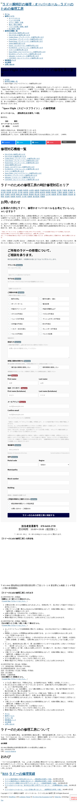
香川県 (59, 194)
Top (2, 800)
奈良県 (12, 194)
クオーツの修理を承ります (18, 50)
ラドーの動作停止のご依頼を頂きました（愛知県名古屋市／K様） (29, 781)
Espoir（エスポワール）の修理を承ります (24, 45)
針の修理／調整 (14, 29)
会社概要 (8, 722)
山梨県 (31, 192)
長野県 (36, 192)
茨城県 (42, 190)
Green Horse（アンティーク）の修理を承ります (26, 39)
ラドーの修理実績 (22, 774)
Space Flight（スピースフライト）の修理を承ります (27, 52)
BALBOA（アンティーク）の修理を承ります (25, 54)
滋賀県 (65, 192)
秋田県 (25, 190)
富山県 (14, 192)
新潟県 (8, 192)
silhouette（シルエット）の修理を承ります (24, 56)
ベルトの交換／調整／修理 (18, 27)
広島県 (42, 194)
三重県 (59, 192)
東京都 (70, 190)
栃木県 (47, 190)
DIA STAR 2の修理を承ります (19, 35)
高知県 (70, 194)
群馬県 (53, 190)
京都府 (70, 192)
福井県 (25, 192)
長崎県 (12, 197)
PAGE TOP (73, 776)
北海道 (3, 190)
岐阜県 (42, 192)
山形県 (31, 190)
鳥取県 (25, 194)
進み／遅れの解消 (15, 24)
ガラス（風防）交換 (16, 22)
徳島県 (53, 194)
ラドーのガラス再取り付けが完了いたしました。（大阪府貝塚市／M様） (31, 783)
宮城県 (20, 190)
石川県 (20, 192)
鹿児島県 (36, 197)
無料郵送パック (10, 720)
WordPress (12, 797)
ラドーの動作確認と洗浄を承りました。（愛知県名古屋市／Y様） (29, 779)
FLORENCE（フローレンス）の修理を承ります (26, 47)
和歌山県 (19, 194)
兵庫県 (7, 194)
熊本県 (18, 197)
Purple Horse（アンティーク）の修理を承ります (26, 41)
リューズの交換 (14, 20)
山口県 (48, 194)
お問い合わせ (9, 724)
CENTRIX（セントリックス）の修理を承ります (26, 58)
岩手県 (14, 190)
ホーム (7, 713)
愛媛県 (65, 194)
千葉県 (64, 190)
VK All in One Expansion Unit (42, 797)
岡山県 (36, 194)
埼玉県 (59, 190)
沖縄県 (42, 197)
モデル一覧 (9, 718)
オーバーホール (14, 18)
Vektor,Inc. (57, 797)
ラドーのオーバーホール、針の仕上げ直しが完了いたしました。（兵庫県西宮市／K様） (37, 785)
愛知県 (53, 192)
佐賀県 (7, 197)
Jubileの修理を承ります (17, 43)
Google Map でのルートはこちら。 (14, 601)
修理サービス (9, 716)
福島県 (36, 190)
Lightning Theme (24, 797)
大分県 (24, 197)
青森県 (8, 190)
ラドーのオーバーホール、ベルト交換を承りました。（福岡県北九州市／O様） (33, 789)
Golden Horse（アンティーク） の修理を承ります (26, 37)
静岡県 (48, 192)
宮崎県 (29, 197)
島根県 (31, 194)
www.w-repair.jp (10, 751)
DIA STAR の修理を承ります (19, 33)
